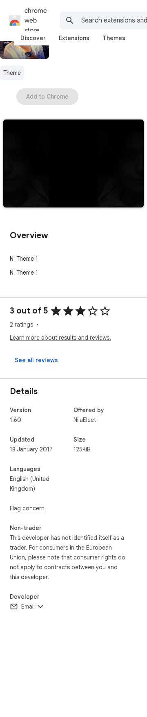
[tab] (33, 38)
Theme (12, 73)
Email (28, 606)
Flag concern (27, 508)
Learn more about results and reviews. (60, 337)
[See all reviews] (36, 360)
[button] (73, 164)
